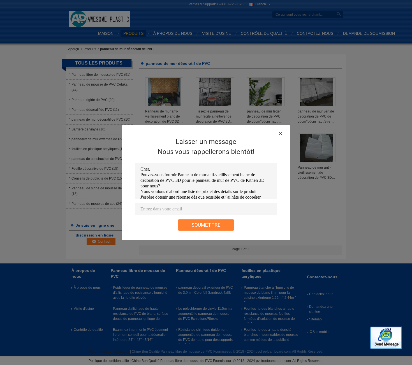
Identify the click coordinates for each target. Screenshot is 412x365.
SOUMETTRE (206, 225)
